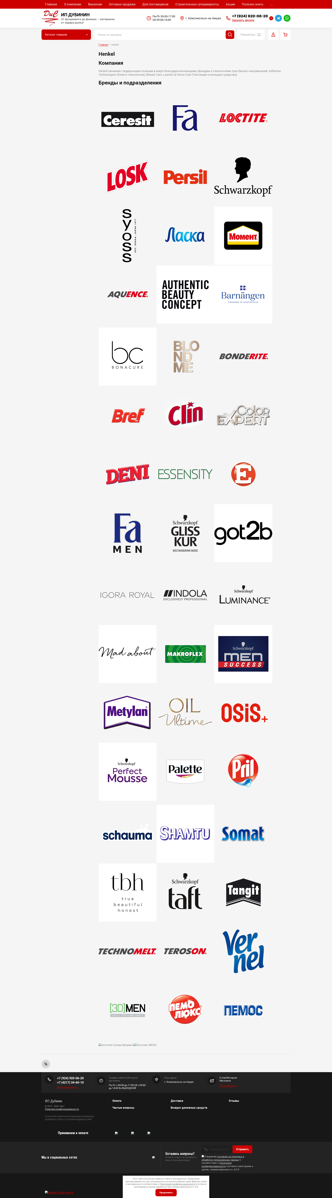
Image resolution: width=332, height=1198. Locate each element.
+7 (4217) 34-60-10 (70, 1082)
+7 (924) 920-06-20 (250, 16)
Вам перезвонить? (67, 1087)
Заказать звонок (243, 20)
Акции (230, 4)
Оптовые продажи (122, 4)
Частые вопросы (123, 1107)
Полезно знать (252, 4)
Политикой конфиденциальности (178, 1184)
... (271, 4)
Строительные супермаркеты (197, 4)
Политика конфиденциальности (62, 1109)
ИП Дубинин (75, 14)
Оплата (116, 1100)
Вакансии (95, 4)
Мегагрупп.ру (279, 1180)
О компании (72, 4)
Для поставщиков (155, 4)
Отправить (242, 1149)
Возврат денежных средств (189, 1107)
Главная (51, 4)
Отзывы (234, 1100)
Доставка (177, 1100)
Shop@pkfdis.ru (228, 1085)
